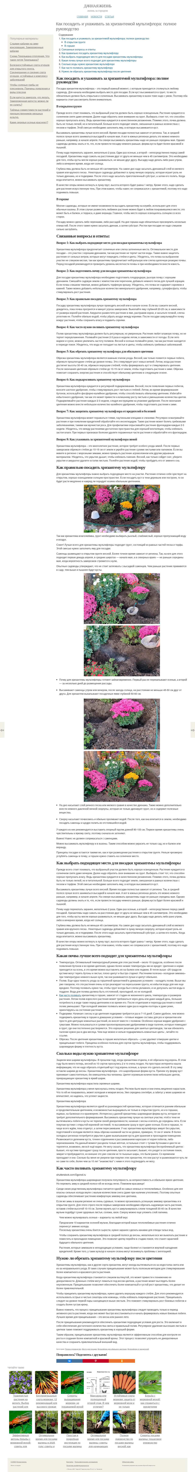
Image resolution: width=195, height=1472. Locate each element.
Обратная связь (128, 1462)
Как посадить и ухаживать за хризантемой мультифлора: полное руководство (105, 38)
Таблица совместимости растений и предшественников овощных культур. (30, 114)
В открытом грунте (74, 42)
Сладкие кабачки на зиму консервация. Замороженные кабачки (26, 47)
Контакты (69, 1462)
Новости (96, 16)
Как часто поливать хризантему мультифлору (87, 67)
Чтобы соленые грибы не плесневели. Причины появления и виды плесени (30, 89)
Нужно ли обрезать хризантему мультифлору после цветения (96, 71)
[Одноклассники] (122, 1361)
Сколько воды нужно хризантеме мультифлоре (88, 64)
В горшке (69, 45)
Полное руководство (73, 1349)
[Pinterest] (96, 1361)
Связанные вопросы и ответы (79, 49)
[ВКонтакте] (69, 1361)
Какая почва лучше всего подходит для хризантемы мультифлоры (99, 60)
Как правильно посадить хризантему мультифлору (90, 53)
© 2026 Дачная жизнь (19, 1462)
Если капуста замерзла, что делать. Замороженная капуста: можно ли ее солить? (30, 101)
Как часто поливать (70, 995)
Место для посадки (89, 1349)
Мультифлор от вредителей (138, 1349)
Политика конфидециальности (77, 1465)
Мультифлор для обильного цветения (112, 1349)
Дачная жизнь (97, 5)
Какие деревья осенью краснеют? (29, 122)
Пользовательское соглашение (86, 1462)
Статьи (109, 16)
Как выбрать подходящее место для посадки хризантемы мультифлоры (102, 56)
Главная (82, 16)
